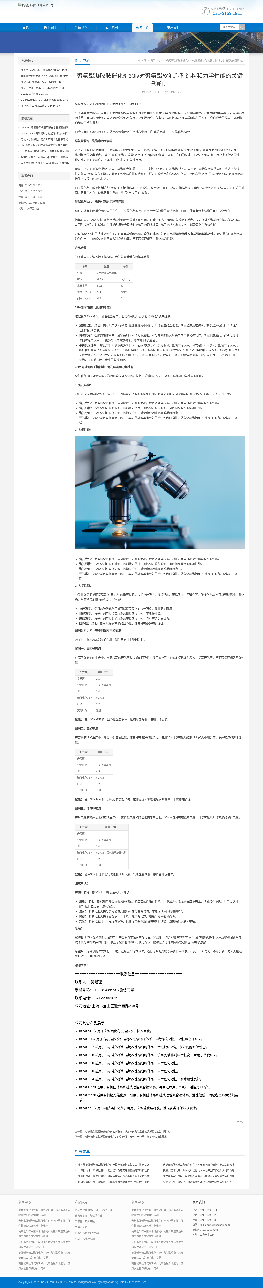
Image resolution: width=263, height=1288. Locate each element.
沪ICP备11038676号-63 (133, 1282)
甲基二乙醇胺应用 (85, 1238)
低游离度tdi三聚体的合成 (88, 1215)
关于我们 (50, 27)
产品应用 (81, 1202)
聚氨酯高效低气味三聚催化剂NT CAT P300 (44, 70)
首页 (26, 27)
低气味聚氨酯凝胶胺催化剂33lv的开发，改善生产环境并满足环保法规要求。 (127, 1136)
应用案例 (111, 27)
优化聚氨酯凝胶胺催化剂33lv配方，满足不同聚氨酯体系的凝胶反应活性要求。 (128, 1131)
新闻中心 (142, 27)
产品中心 (81, 27)
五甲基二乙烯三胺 (85, 1221)
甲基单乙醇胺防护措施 (87, 1233)
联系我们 (173, 27)
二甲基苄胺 (81, 1227)
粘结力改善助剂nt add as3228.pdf (93, 1210)
